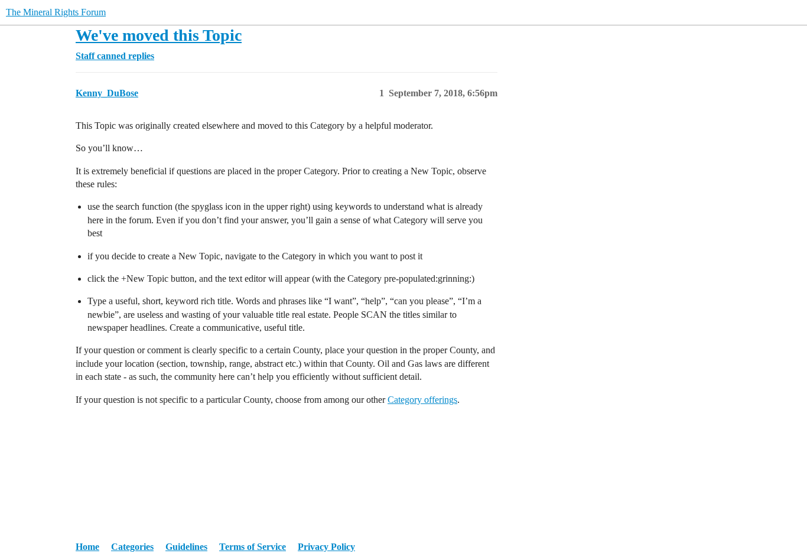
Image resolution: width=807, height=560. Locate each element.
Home (87, 547)
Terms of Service (252, 547)
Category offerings (422, 400)
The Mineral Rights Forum (56, 12)
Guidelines (186, 547)
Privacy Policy (326, 547)
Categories (132, 547)
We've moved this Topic (159, 35)
